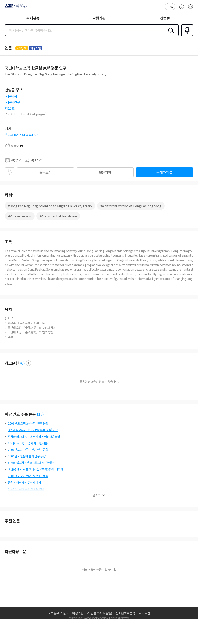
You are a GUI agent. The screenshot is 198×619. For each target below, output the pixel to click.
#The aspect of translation (58, 216)
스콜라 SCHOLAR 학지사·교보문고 (15, 7)
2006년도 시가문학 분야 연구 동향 (28, 449)
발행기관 (99, 18)
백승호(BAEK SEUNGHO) (21, 134)
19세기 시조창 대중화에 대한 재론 (28, 443)
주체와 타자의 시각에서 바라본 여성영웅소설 (34, 436)
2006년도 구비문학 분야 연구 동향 (28, 476)
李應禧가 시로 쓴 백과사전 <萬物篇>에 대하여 (35, 469)
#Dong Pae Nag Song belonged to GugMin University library (50, 205)
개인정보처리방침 (99, 613)
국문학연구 (12, 102)
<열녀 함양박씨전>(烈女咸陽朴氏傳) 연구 (33, 430)
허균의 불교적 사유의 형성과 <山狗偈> (31, 463)
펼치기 (97, 495)
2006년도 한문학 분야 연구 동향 (27, 456)
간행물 (165, 18)
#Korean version (19, 216)
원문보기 (45, 172)
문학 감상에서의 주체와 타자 (24, 482)
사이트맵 (144, 613)
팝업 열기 (28, 363)
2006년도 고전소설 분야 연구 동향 (28, 423)
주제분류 (33, 18)
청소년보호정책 (125, 613)
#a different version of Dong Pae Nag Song (130, 205)
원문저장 (105, 172)
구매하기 (162, 172)
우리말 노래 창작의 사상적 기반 (26, 489)
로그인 (170, 6)
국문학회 (11, 96)
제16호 (10, 108)
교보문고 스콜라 (58, 613)
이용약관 (78, 613)
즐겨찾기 (186, 35)
